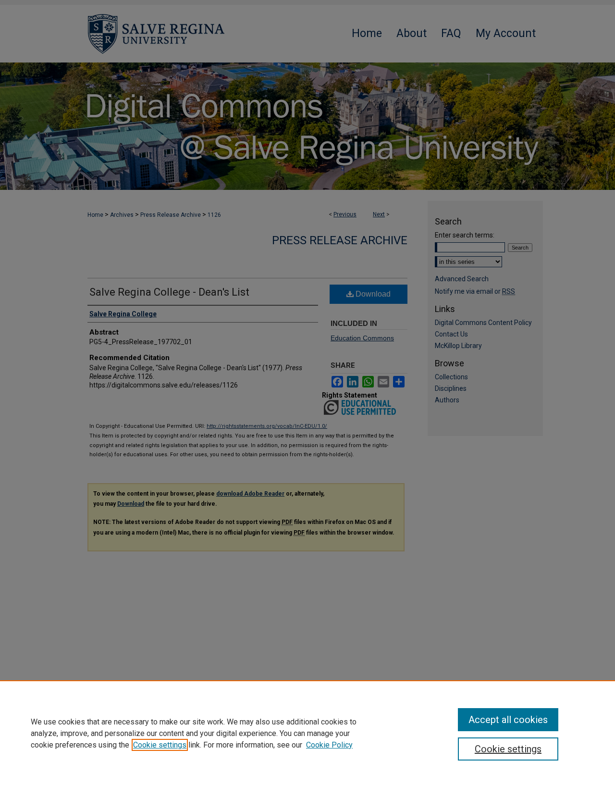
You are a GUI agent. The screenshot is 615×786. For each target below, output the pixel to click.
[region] (307, 733)
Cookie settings (159, 744)
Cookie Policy (329, 744)
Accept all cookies (508, 719)
